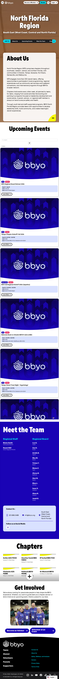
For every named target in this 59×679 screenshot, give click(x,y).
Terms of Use (35, 666)
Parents (6, 662)
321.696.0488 (14, 515)
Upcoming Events (27, 41)
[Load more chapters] (29, 576)
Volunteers (8, 658)
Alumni (6, 654)
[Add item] (54, 41)
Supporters (8, 666)
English (52, 677)
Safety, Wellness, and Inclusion (40, 656)
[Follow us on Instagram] (8, 527)
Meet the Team (40, 41)
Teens (5, 650)
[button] (2, 2)
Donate (43, 2)
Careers (33, 660)
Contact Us (34, 649)
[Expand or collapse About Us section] (52, 117)
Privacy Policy (35, 663)
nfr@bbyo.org (30, 515)
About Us (15, 41)
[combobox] (51, 677)
